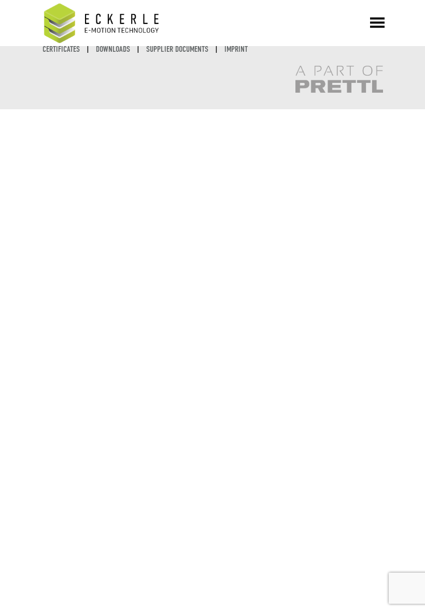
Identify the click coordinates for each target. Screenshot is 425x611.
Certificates (61, 49)
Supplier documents (177, 49)
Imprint (236, 49)
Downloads (113, 49)
